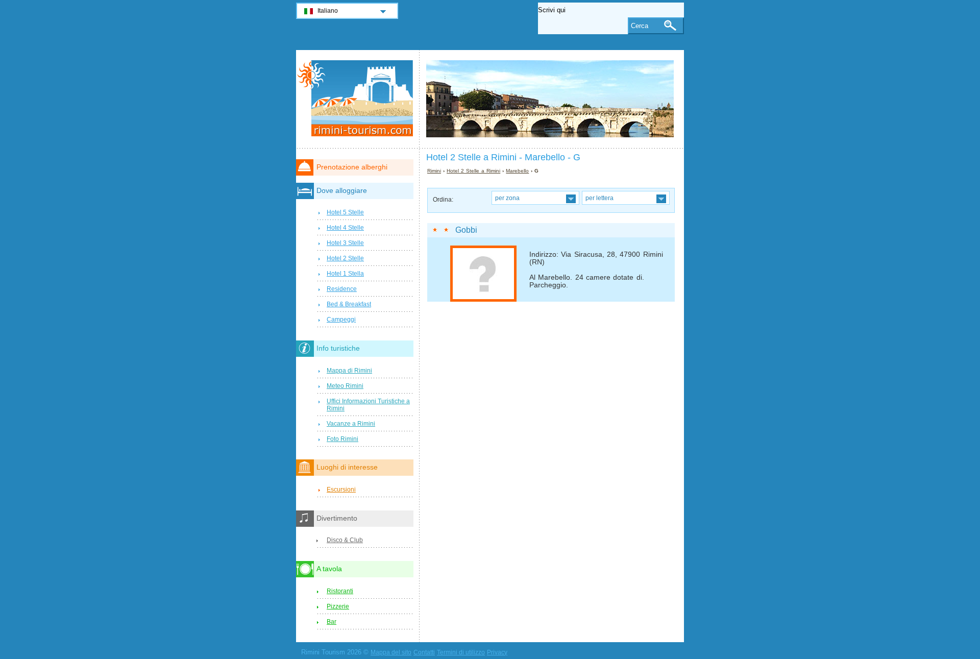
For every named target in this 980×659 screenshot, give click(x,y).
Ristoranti (340, 591)
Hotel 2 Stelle (345, 258)
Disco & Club (345, 540)
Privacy (497, 652)
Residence (342, 288)
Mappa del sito (391, 652)
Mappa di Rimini (349, 370)
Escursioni (341, 489)
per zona (507, 197)
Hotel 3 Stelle (345, 243)
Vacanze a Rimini (351, 423)
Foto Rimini (342, 439)
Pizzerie (338, 606)
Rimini (434, 171)
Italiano (327, 10)
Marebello (517, 171)
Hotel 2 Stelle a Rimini (473, 171)
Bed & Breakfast (349, 304)
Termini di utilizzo (461, 652)
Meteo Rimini (345, 385)
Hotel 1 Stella (345, 273)
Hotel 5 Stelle (345, 212)
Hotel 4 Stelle (345, 227)
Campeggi (341, 319)
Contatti (424, 652)
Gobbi (466, 230)
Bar (331, 621)
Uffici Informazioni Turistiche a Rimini (368, 405)
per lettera (599, 197)
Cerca (639, 26)
